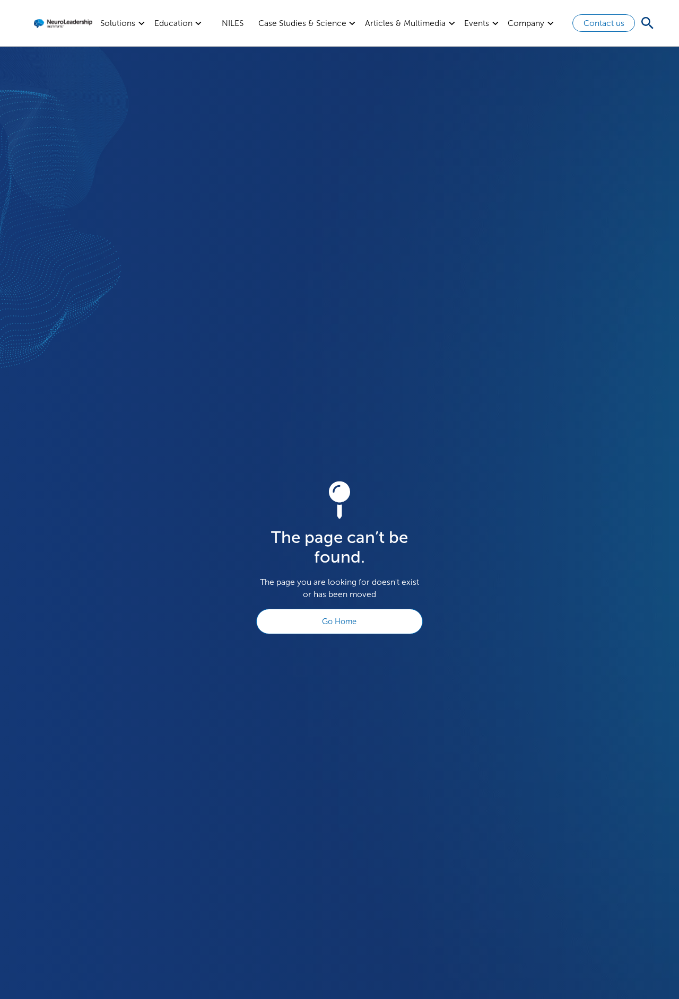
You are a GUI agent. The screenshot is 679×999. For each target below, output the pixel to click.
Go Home (339, 621)
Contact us (604, 23)
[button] (123, 23)
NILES (232, 23)
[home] (63, 23)
